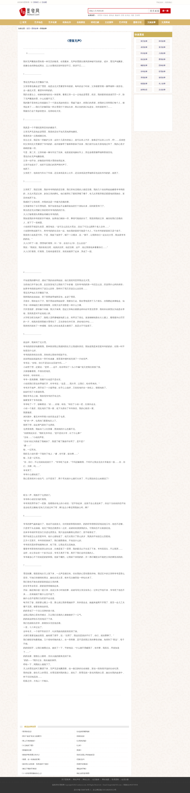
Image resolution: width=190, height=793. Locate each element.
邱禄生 (105, 15)
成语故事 (144, 47)
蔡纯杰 (111, 15)
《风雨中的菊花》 (82, 764)
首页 (24, 22)
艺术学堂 (123, 22)
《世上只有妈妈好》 (28, 741)
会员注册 (125, 779)
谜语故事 (162, 77)
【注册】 (44, 2)
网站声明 (76, 779)
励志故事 (144, 59)
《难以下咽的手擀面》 (29, 769)
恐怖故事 (162, 65)
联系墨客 (115, 779)
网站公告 (86, 779)
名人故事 (162, 84)
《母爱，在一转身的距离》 (31, 759)
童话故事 (162, 47)
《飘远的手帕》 (81, 769)
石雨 (122, 15)
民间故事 (144, 53)
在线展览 (81, 22)
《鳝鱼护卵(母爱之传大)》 (30, 755)
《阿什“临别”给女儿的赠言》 (32, 736)
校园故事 (144, 84)
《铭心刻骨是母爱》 (83, 773)
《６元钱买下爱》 (27, 745)
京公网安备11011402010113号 (104, 790)
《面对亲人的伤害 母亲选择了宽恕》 (35, 764)
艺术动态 (38, 22)
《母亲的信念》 (27, 731)
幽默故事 (144, 65)
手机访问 (159, 2)
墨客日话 (137, 22)
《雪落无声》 (80, 759)
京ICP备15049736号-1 (82, 790)
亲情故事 (144, 77)
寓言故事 (144, 41)
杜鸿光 (127, 15)
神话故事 (162, 41)
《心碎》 (78, 745)
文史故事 (162, 90)
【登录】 (36, 2)
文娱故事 (151, 22)
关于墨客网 (65, 779)
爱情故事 (162, 59)
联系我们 (168, 2)
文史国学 (109, 22)
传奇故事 (144, 71)
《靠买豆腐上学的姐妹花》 (85, 755)
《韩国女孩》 (80, 736)
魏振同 (117, 15)
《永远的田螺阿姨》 (83, 731)
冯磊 (132, 15)
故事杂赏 (144, 90)
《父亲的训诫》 (81, 741)
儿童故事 (162, 53)
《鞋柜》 (78, 750)
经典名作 (67, 22)
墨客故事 (35, 28)
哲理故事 (162, 71)
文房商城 (165, 22)
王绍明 (137, 15)
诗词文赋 (95, 22)
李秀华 (99, 15)
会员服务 (96, 779)
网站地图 (105, 779)
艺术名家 (52, 22)
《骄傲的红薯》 (27, 750)
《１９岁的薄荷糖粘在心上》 (32, 773)
